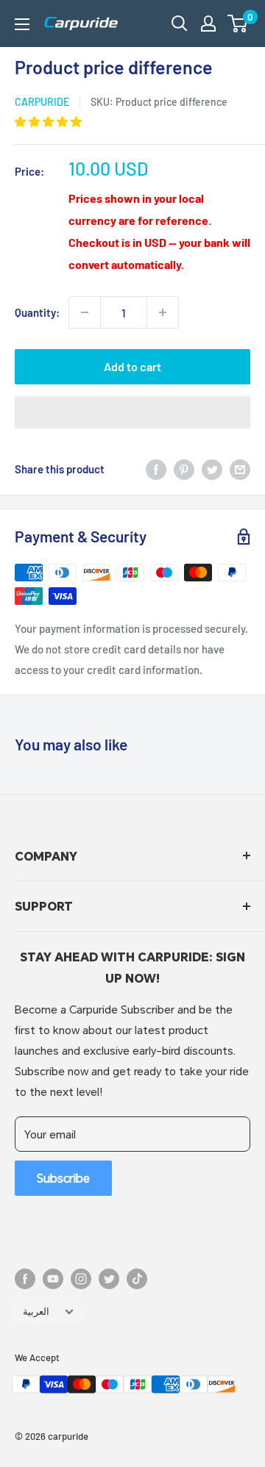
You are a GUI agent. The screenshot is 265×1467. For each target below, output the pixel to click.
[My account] (208, 23)
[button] (237, 23)
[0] (238, 23)
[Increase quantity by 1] (162, 312)
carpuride (42, 102)
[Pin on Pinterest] (184, 469)
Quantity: (37, 312)
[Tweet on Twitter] (212, 469)
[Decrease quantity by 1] (84, 312)
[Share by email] (240, 469)
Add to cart (132, 366)
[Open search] (180, 23)
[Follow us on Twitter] (109, 1279)
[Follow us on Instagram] (81, 1279)
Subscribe (63, 1178)
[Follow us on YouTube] (53, 1279)
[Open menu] (22, 24)
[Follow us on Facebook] (25, 1279)
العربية (36, 1311)
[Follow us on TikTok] (137, 1279)
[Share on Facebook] (156, 469)
